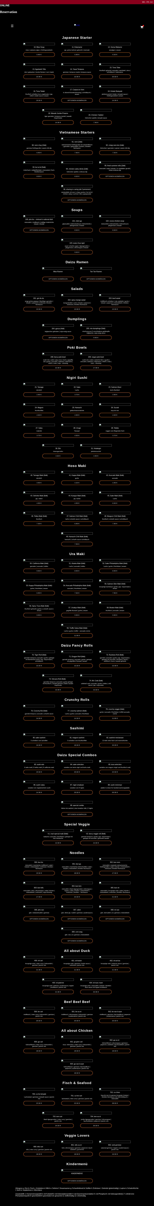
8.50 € (39, 176)
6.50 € (115, 54)
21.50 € (115, 897)
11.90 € (77, 635)
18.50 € (77, 745)
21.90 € (39, 970)
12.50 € (58, 843)
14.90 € (115, 100)
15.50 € (39, 666)
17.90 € (96, 368)
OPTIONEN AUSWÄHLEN (77, 100)
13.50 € (39, 309)
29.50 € (77, 792)
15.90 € (115, 666)
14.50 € (39, 718)
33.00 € (115, 745)
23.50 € (39, 1103)
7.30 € (39, 523)
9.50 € (77, 252)
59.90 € (115, 792)
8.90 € (96, 337)
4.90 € (77, 415)
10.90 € (39, 77)
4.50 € (39, 415)
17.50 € (115, 873)
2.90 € (39, 394)
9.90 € (39, 571)
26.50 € (96, 1125)
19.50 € (39, 100)
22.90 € (58, 368)
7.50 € (115, 153)
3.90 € (115, 394)
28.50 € (115, 1103)
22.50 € (115, 772)
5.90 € (39, 54)
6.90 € (39, 153)
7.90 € (96, 122)
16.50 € (39, 745)
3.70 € (77, 394)
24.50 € (77, 897)
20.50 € (115, 77)
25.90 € (96, 992)
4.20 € (77, 483)
